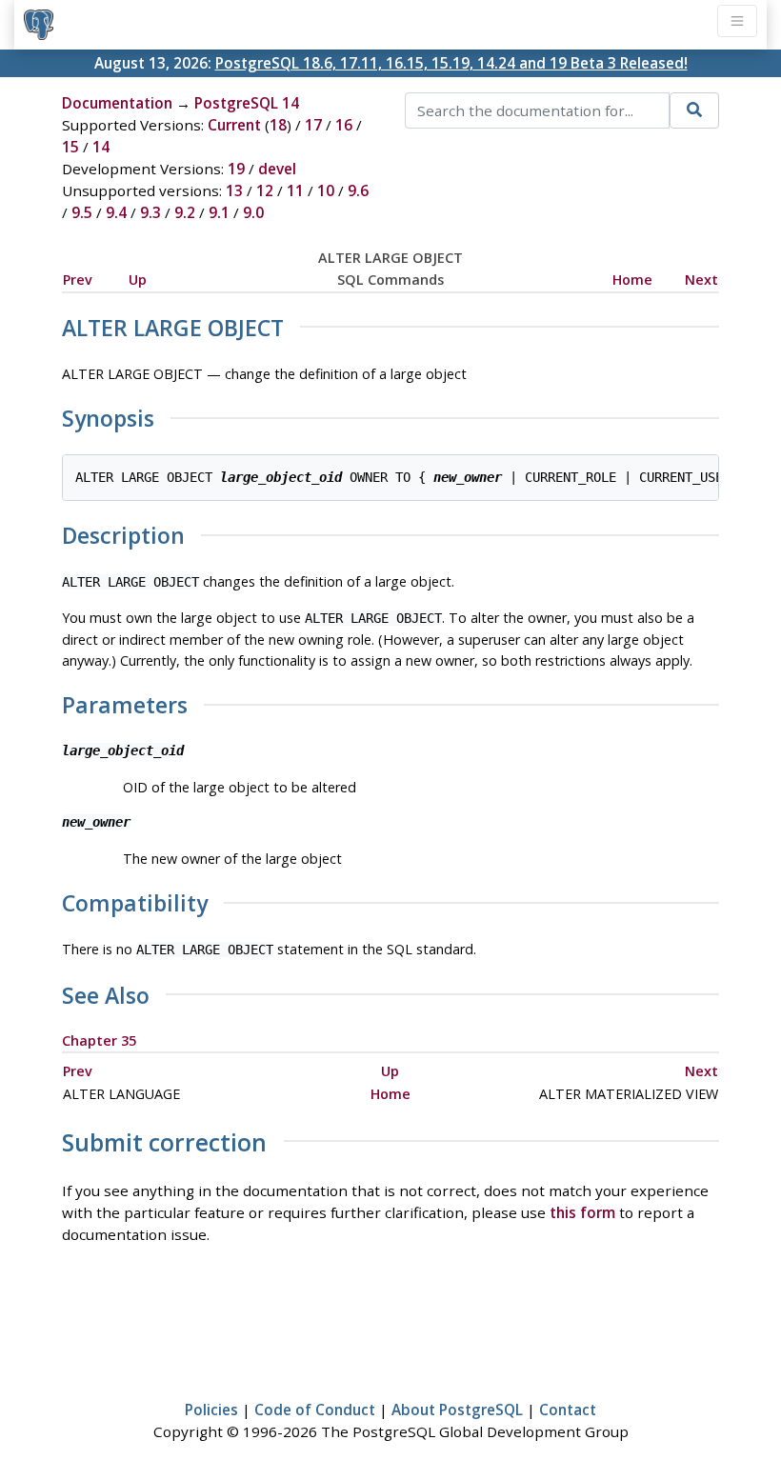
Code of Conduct (314, 1409)
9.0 (253, 212)
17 (313, 124)
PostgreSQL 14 (246, 102)
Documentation (117, 102)
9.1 (219, 212)
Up (138, 279)
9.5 (81, 212)
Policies (211, 1409)
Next (701, 279)
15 (70, 146)
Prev (77, 279)
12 (264, 190)
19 (236, 168)
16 (343, 124)
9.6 (358, 190)
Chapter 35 (99, 1040)
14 (101, 146)
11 (295, 190)
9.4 (116, 212)
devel (277, 168)
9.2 (184, 212)
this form (582, 1212)
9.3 (150, 212)
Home (632, 279)
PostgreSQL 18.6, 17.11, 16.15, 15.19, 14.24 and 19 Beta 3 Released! (451, 62)
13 (234, 190)
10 (325, 190)
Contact (567, 1409)
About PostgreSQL (457, 1409)
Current (234, 124)
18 (278, 124)
